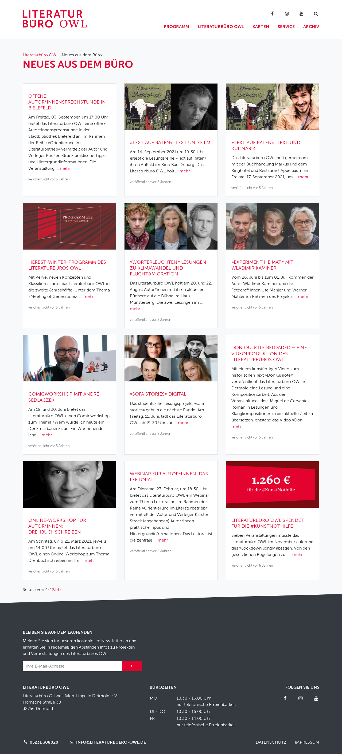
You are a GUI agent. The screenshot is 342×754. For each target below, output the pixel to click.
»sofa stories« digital (158, 394)
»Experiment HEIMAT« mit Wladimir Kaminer (262, 265)
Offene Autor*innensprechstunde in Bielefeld (67, 101)
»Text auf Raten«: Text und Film (170, 142)
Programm (176, 26)
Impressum (307, 742)
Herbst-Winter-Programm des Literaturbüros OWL (67, 265)
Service (286, 26)
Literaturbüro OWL (221, 26)
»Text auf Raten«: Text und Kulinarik (265, 145)
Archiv (311, 26)
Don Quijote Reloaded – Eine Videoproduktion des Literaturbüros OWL (269, 353)
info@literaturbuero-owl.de (110, 742)
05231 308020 (43, 742)
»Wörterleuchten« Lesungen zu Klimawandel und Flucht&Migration (168, 268)
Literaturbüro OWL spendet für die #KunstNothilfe (267, 523)
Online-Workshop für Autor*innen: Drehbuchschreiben (57, 526)
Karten (260, 26)
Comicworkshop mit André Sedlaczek (63, 396)
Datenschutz (271, 742)
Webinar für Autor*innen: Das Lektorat (169, 476)
